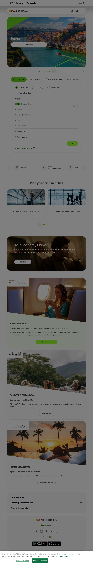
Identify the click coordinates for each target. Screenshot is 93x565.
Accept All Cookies (40, 561)
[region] (46, 558)
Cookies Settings (22, 561)
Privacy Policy (63, 556)
